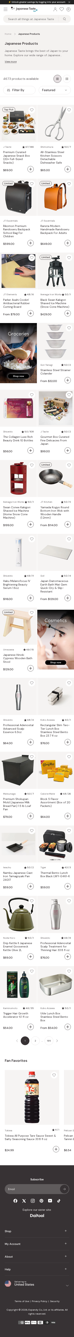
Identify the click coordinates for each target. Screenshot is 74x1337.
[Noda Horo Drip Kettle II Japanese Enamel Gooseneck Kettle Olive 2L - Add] (30, 956)
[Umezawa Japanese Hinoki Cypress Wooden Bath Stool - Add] (30, 668)
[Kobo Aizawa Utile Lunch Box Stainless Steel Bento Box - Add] (68, 1027)
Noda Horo (9, 938)
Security (55, 1301)
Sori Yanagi (46, 365)
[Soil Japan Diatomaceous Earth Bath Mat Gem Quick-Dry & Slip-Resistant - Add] (68, 598)
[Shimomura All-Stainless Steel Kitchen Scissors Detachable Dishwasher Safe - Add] (68, 169)
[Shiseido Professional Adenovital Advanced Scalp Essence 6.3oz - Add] (30, 742)
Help (8, 1269)
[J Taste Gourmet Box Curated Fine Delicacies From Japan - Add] (68, 450)
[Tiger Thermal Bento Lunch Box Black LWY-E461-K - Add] (68, 886)
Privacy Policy (39, 1301)
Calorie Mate (47, 793)
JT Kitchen (46, 502)
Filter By (18, 90)
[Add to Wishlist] (32, 110)
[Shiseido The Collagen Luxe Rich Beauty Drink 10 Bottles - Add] (30, 450)
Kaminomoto (10, 1008)
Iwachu (7, 867)
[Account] (55, 9)
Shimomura (46, 147)
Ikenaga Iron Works (51, 294)
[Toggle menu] (5, 9)
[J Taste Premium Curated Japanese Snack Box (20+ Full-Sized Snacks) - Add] (30, 169)
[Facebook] (15, 1201)
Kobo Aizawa (47, 720)
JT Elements (10, 294)
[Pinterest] (41, 1201)
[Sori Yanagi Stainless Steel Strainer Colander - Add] (68, 380)
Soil (42, 575)
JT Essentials (10, 220)
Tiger (43, 867)
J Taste (7, 147)
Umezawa (8, 649)
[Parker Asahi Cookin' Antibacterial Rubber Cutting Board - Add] (30, 313)
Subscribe (64, 1189)
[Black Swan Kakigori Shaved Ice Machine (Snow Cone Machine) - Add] (68, 313)
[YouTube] (50, 1201)
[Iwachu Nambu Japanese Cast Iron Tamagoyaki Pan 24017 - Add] (30, 886)
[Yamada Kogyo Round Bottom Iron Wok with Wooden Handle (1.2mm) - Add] (68, 524)
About (9, 1256)
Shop (8, 1231)
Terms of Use (22, 1301)
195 (49, 1040)
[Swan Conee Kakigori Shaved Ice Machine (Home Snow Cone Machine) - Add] (30, 524)
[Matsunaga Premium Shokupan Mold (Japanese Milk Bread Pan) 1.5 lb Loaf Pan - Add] (30, 816)
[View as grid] (57, 79)
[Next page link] (57, 1040)
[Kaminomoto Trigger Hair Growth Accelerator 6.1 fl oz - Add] (30, 1027)
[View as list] (67, 79)
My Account (13, 1244)
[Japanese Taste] (24, 9)
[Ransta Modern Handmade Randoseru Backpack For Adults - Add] (68, 243)
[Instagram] (33, 1201)
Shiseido (8, 431)
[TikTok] (59, 1201)
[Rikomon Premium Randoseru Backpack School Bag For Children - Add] (30, 243)
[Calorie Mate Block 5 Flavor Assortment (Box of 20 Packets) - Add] (68, 816)
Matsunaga (9, 793)
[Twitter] (24, 1201)
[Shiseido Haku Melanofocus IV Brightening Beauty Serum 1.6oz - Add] (30, 598)
